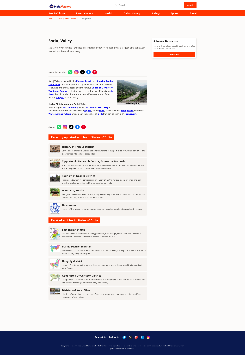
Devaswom (69, 205)
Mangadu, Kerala (73, 190)
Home (50, 18)
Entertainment (84, 13)
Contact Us (100, 337)
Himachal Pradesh (105, 81)
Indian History (132, 13)
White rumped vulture (59, 114)
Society (155, 13)
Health (108, 13)
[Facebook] (124, 337)
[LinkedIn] (142, 337)
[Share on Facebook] (88, 72)
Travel (193, 13)
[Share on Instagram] (76, 72)
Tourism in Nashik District (78, 176)
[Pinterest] (136, 337)
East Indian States (73, 229)
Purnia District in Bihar (76, 246)
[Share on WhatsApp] (70, 72)
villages (60, 97)
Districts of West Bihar (76, 290)
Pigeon (87, 110)
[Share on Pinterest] (94, 72)
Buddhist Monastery (102, 87)
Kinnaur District (84, 81)
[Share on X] (82, 72)
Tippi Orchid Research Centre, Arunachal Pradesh (93, 161)
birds (100, 114)
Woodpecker (127, 110)
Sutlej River (54, 84)
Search (190, 5)
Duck (101, 110)
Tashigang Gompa (57, 91)
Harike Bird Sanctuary (97, 107)
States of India (71, 18)
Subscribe (174, 54)
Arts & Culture (56, 13)
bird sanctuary (70, 107)
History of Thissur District (78, 147)
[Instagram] (148, 337)
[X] (130, 337)
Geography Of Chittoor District (81, 275)
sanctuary (131, 114)
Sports (174, 13)
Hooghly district (72, 261)
